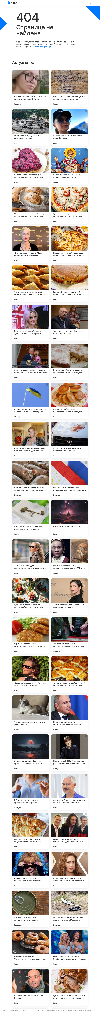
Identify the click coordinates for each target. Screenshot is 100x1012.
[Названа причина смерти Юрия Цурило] (30, 987)
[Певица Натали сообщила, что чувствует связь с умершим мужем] (30, 323)
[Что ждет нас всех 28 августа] (69, 518)
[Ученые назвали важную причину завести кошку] (30, 713)
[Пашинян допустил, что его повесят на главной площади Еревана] (69, 713)
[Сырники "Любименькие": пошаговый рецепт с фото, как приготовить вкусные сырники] (69, 401)
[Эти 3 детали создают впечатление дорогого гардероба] (30, 557)
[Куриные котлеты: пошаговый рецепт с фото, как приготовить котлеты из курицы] (30, 635)
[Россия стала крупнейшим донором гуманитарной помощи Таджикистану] (69, 479)
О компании (14, 1010)
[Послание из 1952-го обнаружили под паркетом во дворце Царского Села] (69, 88)
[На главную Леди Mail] (13, 3)
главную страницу (43, 46)
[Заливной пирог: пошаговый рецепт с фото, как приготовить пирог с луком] (69, 283)
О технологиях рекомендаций (55, 1010)
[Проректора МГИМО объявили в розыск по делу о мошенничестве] (69, 752)
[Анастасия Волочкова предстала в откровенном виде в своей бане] (30, 440)
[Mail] (8, 3)
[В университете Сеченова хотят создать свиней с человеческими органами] (30, 479)
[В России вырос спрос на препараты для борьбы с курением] (30, 792)
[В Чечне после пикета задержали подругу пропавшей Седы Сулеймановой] (30, 88)
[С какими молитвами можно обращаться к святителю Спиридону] (69, 166)
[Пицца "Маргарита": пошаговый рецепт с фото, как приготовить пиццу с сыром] (69, 244)
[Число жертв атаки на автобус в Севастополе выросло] (69, 440)
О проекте (39, 1010)
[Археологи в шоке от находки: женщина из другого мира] (30, 518)
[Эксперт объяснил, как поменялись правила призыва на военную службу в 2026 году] (69, 635)
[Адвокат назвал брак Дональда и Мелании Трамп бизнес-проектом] (30, 362)
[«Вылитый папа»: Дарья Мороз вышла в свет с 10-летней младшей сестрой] (30, 244)
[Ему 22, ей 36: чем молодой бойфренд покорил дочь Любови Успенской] (69, 948)
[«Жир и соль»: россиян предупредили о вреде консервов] (30, 909)
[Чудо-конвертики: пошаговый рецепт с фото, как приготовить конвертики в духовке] (30, 283)
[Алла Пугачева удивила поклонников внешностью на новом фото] (30, 870)
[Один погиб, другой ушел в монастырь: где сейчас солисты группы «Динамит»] (69, 831)
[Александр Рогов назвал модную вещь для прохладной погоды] (69, 792)
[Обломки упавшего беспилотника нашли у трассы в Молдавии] (69, 909)
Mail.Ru (5, 1010)
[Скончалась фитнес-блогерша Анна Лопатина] (69, 127)
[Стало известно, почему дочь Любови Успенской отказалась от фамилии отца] (69, 870)
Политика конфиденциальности (79, 1010)
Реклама (23, 1010)
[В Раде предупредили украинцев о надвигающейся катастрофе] (30, 401)
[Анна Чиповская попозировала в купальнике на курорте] (69, 596)
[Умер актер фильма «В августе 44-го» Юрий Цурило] (69, 323)
